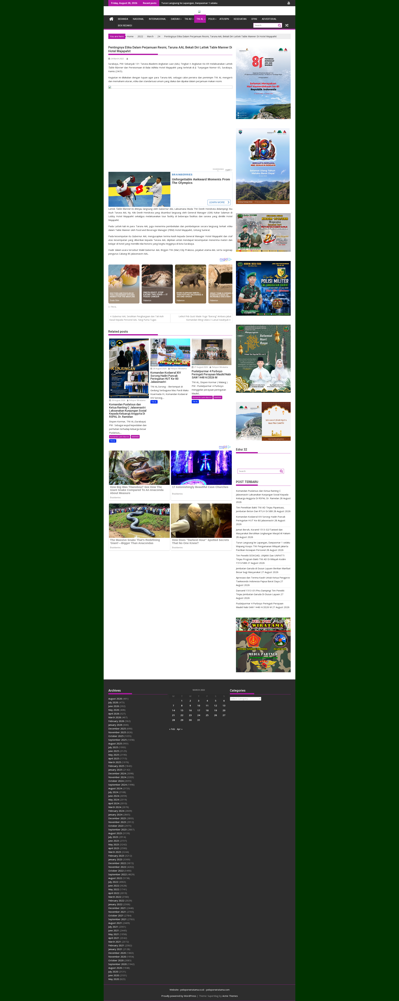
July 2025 (113, 747)
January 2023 (115, 859)
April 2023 (113, 848)
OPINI (254, 19)
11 (207, 705)
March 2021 (114, 941)
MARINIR (135, 436)
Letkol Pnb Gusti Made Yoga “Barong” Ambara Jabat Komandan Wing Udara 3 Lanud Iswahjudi (205, 318)
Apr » (180, 729)
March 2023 (114, 851)
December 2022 (117, 863)
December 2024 (117, 773)
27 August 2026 (201, 367)
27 (224, 715)
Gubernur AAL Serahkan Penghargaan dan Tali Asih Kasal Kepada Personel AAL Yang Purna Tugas (136, 318)
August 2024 (115, 788)
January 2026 (115, 724)
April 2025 (113, 758)
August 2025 (115, 743)
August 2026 (115, 698)
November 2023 (117, 822)
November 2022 (117, 866)
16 (190, 710)
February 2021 (116, 945)
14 (173, 710)
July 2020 (113, 971)
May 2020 (113, 979)
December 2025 (117, 728)
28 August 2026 (118, 400)
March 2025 (114, 762)
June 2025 (113, 751)
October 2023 (116, 825)
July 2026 (113, 702)
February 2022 (116, 900)
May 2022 (113, 889)
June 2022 (113, 885)
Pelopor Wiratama (137, 400)
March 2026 (114, 717)
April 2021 (113, 937)
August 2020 (115, 967)
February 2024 (116, 810)
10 (198, 705)
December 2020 (117, 952)
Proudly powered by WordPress (178, 995)
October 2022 (116, 870)
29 (181, 719)
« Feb (172, 729)
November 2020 (117, 956)
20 (224, 710)
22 (181, 715)
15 (181, 710)
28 (173, 719)
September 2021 (117, 919)
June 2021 (113, 930)
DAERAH (175, 19)
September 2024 (117, 784)
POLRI (211, 19)
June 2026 (113, 706)
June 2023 (113, 840)
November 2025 (117, 732)
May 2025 (113, 754)
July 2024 (113, 792)
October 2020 (116, 960)
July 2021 (113, 926)
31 (198, 719)
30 (190, 719)
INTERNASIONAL (157, 19)
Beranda (123, 19)
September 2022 (117, 874)
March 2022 (114, 896)
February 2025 (116, 765)
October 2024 (116, 780)
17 (198, 710)
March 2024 (114, 807)
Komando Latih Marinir (119, 436)
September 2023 (117, 829)
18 (207, 710)
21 (173, 715)
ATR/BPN (224, 19)
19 (215, 710)
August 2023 (115, 833)
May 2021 (113, 934)
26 (215, 715)
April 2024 (113, 803)
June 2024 (113, 795)
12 (215, 705)
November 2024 (117, 777)
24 (198, 715)
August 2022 (115, 878)
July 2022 (113, 881)
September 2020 (117, 964)
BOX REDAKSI (125, 25)
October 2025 (116, 736)
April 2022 (113, 893)
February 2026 (116, 721)
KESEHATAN (240, 19)
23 (190, 715)
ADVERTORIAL (269, 19)
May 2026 (113, 709)
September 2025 (117, 739)
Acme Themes (230, 995)
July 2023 (113, 837)
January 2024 (115, 814)
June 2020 (113, 975)
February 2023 (116, 855)
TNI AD (188, 19)
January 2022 (115, 904)
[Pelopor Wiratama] (111, 18)
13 (224, 705)
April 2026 (113, 713)
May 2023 (113, 844)
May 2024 (113, 799)
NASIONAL (138, 19)
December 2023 (117, 818)
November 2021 (117, 911)
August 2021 (115, 923)
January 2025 (115, 769)
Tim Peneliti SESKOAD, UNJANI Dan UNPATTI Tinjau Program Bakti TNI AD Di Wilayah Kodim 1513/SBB (261, 559)
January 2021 (115, 949)
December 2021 (117, 908)
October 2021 (116, 915)
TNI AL (200, 19)
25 (207, 715)
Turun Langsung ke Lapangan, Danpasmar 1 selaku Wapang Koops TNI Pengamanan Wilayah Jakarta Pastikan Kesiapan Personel (263, 546)
